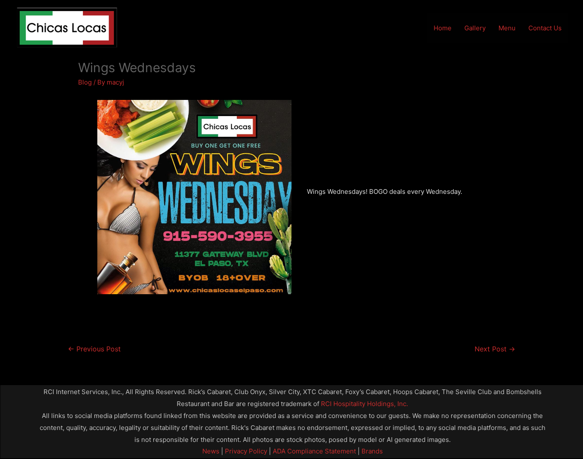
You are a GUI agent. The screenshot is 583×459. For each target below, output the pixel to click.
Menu (507, 28)
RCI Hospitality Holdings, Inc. (364, 404)
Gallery (475, 28)
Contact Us (545, 28)
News (210, 451)
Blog (85, 82)
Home (443, 28)
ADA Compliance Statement (314, 451)
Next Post (495, 349)
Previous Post (94, 349)
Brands (372, 451)
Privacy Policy (245, 451)
